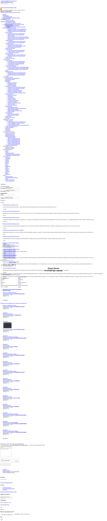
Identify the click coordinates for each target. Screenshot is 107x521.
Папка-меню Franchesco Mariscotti (11, 397)
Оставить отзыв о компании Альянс (37, 445)
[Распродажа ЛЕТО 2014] (12, 190)
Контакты (5, 489)
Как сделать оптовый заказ (8, 488)
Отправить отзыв (5, 464)
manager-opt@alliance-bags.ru (6, 2)
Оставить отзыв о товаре (15, 445)
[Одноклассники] (11, 265)
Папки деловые (6, 244)
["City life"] (12, 191)
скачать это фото (12, 262)
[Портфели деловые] (12, 187)
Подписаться (3, 500)
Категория (2, 188)
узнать (19, 278)
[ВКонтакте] (8, 265)
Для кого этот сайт (7, 487)
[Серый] (7, 195)
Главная (4, 243)
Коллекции (3, 184)
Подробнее (5, 300)
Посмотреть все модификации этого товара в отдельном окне (13, 303)
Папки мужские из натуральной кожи (11, 245)
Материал (2, 198)
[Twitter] (10, 265)
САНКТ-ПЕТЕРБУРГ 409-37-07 (8, 1)
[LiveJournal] (14, 265)
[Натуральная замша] (12, 198)
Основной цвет (3, 193)
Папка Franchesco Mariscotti (14, 293)
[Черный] (7, 194)
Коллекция (2, 191)
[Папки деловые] (12, 188)
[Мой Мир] (12, 265)
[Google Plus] (15, 265)
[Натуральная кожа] (12, 197)
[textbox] (6, 3)
